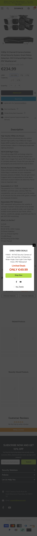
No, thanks (20, 287)
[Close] (34, 245)
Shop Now (18, 275)
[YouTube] (21, 282)
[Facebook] (16, 282)
